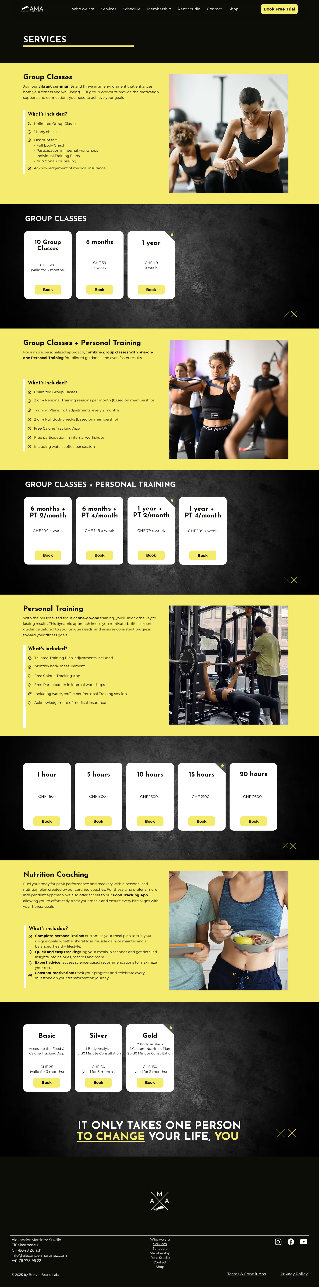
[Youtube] (303, 1241)
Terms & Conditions (246, 1273)
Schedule (159, 1248)
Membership (160, 1253)
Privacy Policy (294, 1273)
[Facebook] (291, 1241)
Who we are (160, 1239)
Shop (160, 1267)
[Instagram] (278, 1241)
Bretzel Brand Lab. (44, 1275)
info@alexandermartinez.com (39, 1255)
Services (160, 1244)
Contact (160, 1262)
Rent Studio (160, 1258)
